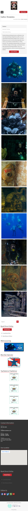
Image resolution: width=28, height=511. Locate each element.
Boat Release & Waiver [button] (7, 336)
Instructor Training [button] (6, 29)
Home (19, 19)
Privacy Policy (13, 509)
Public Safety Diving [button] (6, 32)
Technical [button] (4, 26)
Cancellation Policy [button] (7, 333)
